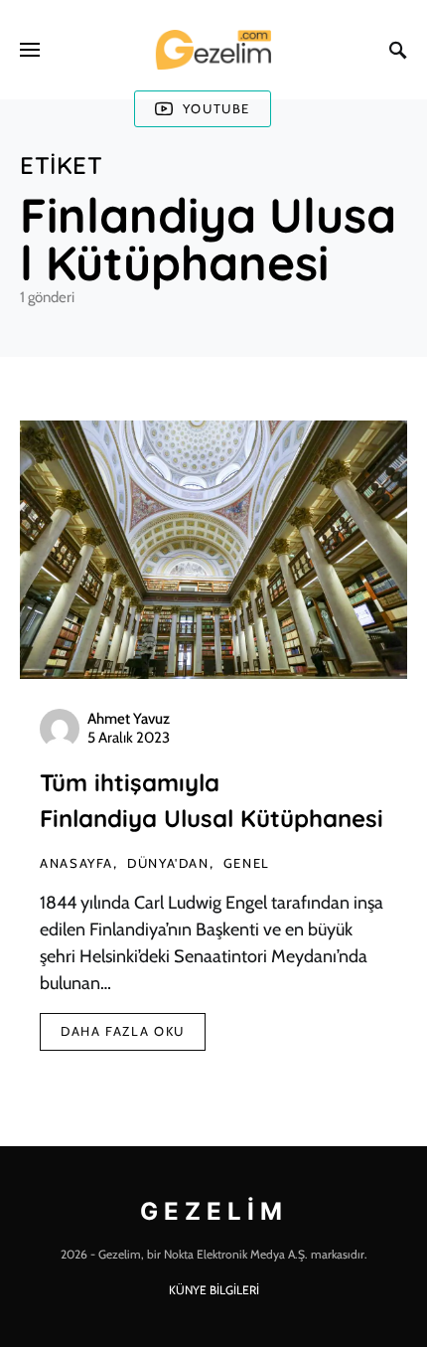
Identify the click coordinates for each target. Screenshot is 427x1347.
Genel (246, 863)
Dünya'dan (168, 863)
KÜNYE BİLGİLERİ (214, 1289)
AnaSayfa (76, 863)
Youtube (216, 108)
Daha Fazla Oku (123, 1031)
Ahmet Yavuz (128, 719)
